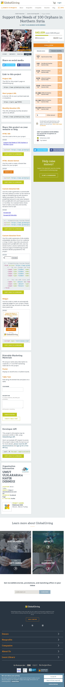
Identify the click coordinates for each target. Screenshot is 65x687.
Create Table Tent (11, 418)
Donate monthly (56, 51)
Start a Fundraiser (49, 175)
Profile (13, 498)
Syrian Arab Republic (33, 13)
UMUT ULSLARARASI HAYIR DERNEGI (33, 25)
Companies (38, 8)
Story (5, 54)
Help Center (32, 619)
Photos (20, 54)
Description (6, 395)
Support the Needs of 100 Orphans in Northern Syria (11, 315)
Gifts (62, 7)
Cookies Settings (53, 684)
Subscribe (44, 592)
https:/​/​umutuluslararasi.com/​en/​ (9, 491)
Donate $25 (7, 213)
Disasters (47, 8)
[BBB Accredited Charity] (33, 670)
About (21, 8)
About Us (6, 651)
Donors (5, 634)
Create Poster (10, 414)
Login (59, 3)
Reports (12, 54)
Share (28, 54)
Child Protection (20, 13)
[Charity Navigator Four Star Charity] (20, 670)
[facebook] (22, 625)
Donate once (41, 51)
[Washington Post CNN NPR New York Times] (32, 666)
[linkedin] (42, 625)
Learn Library (8, 657)
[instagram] (32, 625)
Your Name (5, 386)
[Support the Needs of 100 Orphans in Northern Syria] (11, 322)
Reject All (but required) (53, 680)
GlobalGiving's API (8, 437)
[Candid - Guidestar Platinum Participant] (26, 670)
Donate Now (48, 45)
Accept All (53, 676)
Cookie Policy (15, 681)
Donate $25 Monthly (10, 215)
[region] (32, 680)
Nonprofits (29, 8)
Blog (53, 8)
